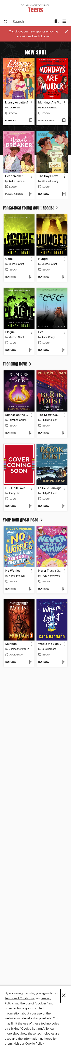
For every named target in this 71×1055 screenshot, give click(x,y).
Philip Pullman (49, 420)
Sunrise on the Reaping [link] (17, 415)
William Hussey (50, 181)
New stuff (35, 52)
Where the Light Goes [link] (50, 644)
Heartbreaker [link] (13, 176)
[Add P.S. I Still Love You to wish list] (30, 506)
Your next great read (21, 520)
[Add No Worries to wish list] (30, 589)
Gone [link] (9, 259)
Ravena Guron (49, 107)
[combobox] (27, 22)
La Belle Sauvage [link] (49, 488)
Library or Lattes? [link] (16, 102)
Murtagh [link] (11, 644)
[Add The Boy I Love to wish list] (63, 194)
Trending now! (15, 364)
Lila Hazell (14, 107)
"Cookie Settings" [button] (32, 1029)
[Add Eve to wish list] (63, 350)
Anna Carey (48, 337)
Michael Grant (16, 264)
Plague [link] (10, 332)
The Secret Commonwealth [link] (50, 415)
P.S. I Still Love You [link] (17, 488)
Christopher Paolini (19, 649)
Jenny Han (14, 493)
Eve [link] (40, 332)
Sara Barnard (49, 649)
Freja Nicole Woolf (51, 575)
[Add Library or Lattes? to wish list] (30, 120)
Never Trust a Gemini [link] (50, 571)
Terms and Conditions (20, 998)
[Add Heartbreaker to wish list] (30, 194)
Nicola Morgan (17, 575)
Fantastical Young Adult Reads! (29, 208)
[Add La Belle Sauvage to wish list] (63, 506)
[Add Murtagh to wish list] (30, 662)
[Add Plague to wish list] (30, 350)
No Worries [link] (12, 571)
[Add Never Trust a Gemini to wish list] (63, 589)
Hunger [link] (43, 259)
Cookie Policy (34, 1044)
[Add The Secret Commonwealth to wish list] (63, 433)
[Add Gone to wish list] (30, 277)
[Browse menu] (64, 21)
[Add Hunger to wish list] (63, 277)
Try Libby (15, 32)
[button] (31, 102)
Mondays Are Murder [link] (50, 102)
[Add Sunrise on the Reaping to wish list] (30, 433)
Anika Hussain (16, 181)
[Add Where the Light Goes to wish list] (63, 662)
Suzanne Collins (17, 420)
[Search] (5, 21)
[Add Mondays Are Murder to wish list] (63, 120)
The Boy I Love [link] (48, 176)
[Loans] (56, 22)
